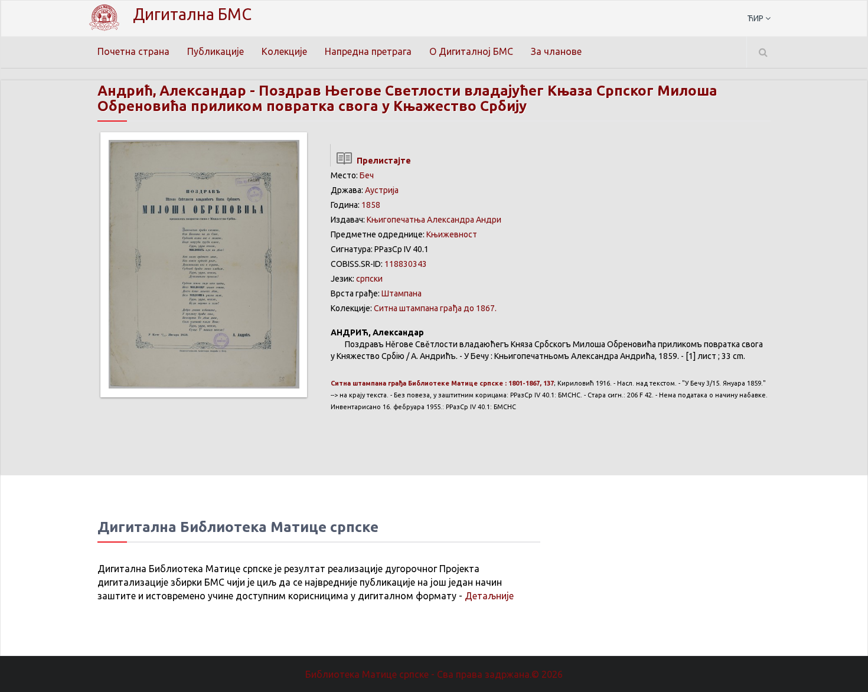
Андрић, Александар (171, 91)
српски (369, 278)
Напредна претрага (368, 51)
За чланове (556, 51)
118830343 (405, 264)
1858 (370, 205)
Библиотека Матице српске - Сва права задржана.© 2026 (434, 674)
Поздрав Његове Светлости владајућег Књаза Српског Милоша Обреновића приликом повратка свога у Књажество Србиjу (407, 98)
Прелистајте (382, 160)
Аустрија (382, 190)
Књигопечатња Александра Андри (434, 219)
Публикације (215, 51)
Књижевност (451, 234)
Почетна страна (133, 51)
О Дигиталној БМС (471, 51)
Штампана (401, 293)
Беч (367, 175)
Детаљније (489, 595)
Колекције (284, 51)
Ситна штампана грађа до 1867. (435, 308)
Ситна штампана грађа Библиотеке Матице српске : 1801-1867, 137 (442, 383)
